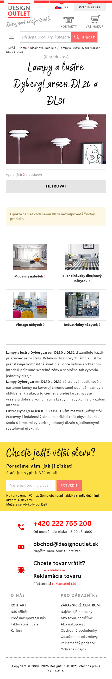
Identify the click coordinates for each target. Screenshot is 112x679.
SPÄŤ (11, 48)
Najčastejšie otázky (76, 612)
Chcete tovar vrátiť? (59, 563)
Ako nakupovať (73, 624)
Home (22, 48)
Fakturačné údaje (25, 624)
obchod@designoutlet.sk (65, 544)
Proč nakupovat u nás (28, 618)
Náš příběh (19, 612)
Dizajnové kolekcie (43, 48)
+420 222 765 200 (62, 524)
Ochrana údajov (73, 649)
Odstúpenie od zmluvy (79, 637)
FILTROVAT (56, 186)
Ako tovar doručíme (77, 618)
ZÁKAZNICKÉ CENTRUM (80, 605)
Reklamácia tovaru (57, 576)
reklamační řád (64, 584)
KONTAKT (18, 605)
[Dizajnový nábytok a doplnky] (30, 15)
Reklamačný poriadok (78, 643)
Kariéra (16, 630)
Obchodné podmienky (79, 630)
